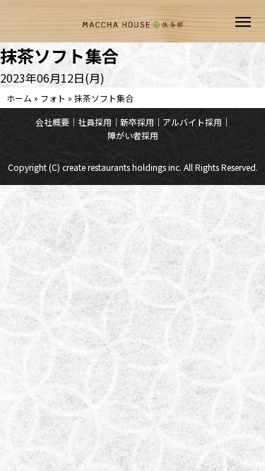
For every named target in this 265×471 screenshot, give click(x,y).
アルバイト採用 (192, 122)
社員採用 (95, 122)
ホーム (19, 98)
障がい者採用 (132, 135)
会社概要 (52, 122)
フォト (53, 98)
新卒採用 (137, 122)
